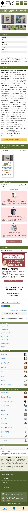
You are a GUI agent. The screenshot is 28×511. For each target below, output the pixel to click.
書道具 (3, 410)
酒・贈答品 (4, 440)
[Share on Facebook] (5, 306)
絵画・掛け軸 (4, 414)
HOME (3, 451)
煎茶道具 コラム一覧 (5, 333)
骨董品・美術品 (5, 392)
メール (14, 509)
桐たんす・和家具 (6, 397)
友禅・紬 (3, 367)
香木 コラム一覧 (4, 336)
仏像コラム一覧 (4, 329)
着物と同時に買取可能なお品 (8, 389)
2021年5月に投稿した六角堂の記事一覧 (19, 310)
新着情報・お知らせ (5, 343)
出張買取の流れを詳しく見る (14, 241)
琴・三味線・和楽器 (6, 427)
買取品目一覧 (5, 509)
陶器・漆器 (4, 419)
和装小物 (3, 380)
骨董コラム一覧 (4, 339)
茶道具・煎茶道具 (6, 405)
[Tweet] (2, 306)
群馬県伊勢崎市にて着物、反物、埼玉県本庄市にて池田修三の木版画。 (7, 167)
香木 (2, 436)
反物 (2, 376)
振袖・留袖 (4, 354)
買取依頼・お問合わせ (13, 280)
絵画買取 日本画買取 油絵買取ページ (13, 139)
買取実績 (8, 451)
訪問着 (3, 358)
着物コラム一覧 (4, 326)
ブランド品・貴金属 (6, 401)
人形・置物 (4, 423)
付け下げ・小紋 (5, 363)
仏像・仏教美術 (5, 432)
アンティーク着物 (6, 384)
